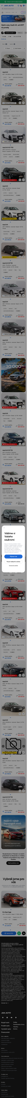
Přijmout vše (13, 556)
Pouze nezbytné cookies (13, 561)
